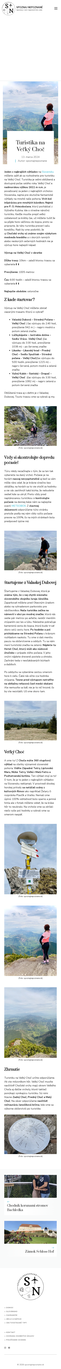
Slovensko (11, 1311)
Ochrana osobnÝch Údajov (20, 1336)
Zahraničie (11, 1315)
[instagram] (5, 1348)
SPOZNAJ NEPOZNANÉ (29, 7)
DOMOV (9, 1308)
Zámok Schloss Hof (39, 1251)
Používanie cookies (16, 1340)
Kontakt (10, 1332)
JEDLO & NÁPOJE (13, 1319)
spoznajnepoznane (36, 161)
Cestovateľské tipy (16, 1323)
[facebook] (9, 1348)
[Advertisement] (30, 49)
